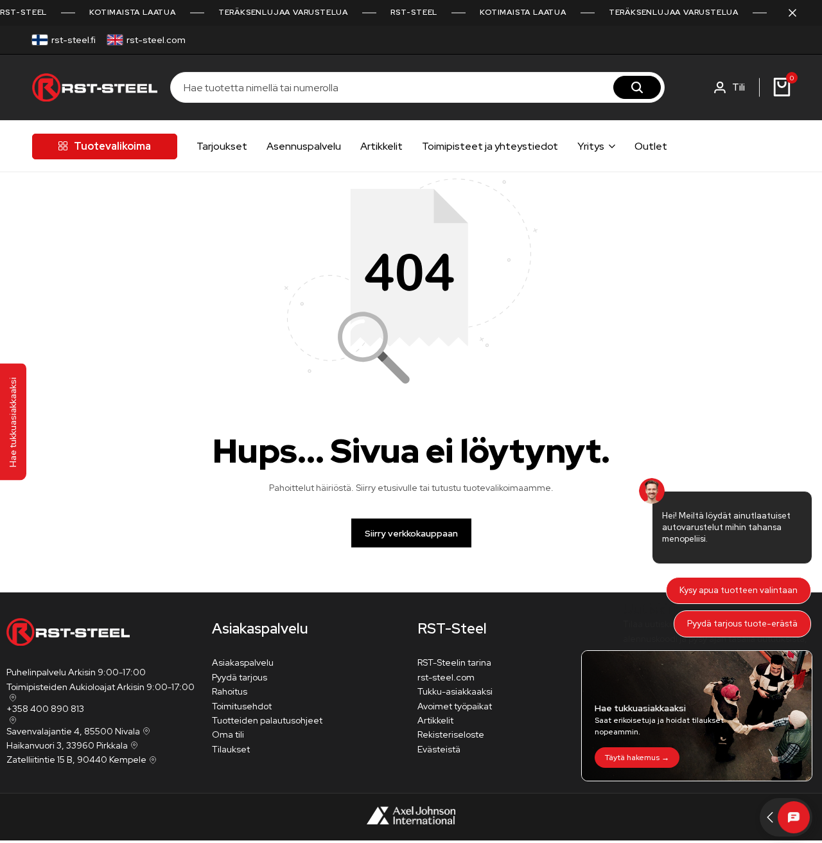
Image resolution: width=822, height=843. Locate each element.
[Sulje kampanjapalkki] (799, 13)
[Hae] (637, 87)
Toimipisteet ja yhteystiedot (490, 146)
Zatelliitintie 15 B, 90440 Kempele (76, 759)
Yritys (590, 146)
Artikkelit (381, 146)
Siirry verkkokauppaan (411, 533)
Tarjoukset (222, 146)
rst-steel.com (156, 40)
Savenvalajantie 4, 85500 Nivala (73, 731)
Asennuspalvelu (304, 146)
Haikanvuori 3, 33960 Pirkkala (67, 745)
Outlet (650, 146)
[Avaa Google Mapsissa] (11, 698)
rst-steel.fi (73, 40)
